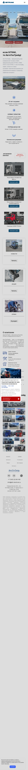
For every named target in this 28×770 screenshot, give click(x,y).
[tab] (11, 45)
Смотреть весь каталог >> (20, 155)
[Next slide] (25, 26)
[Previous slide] (2, 26)
